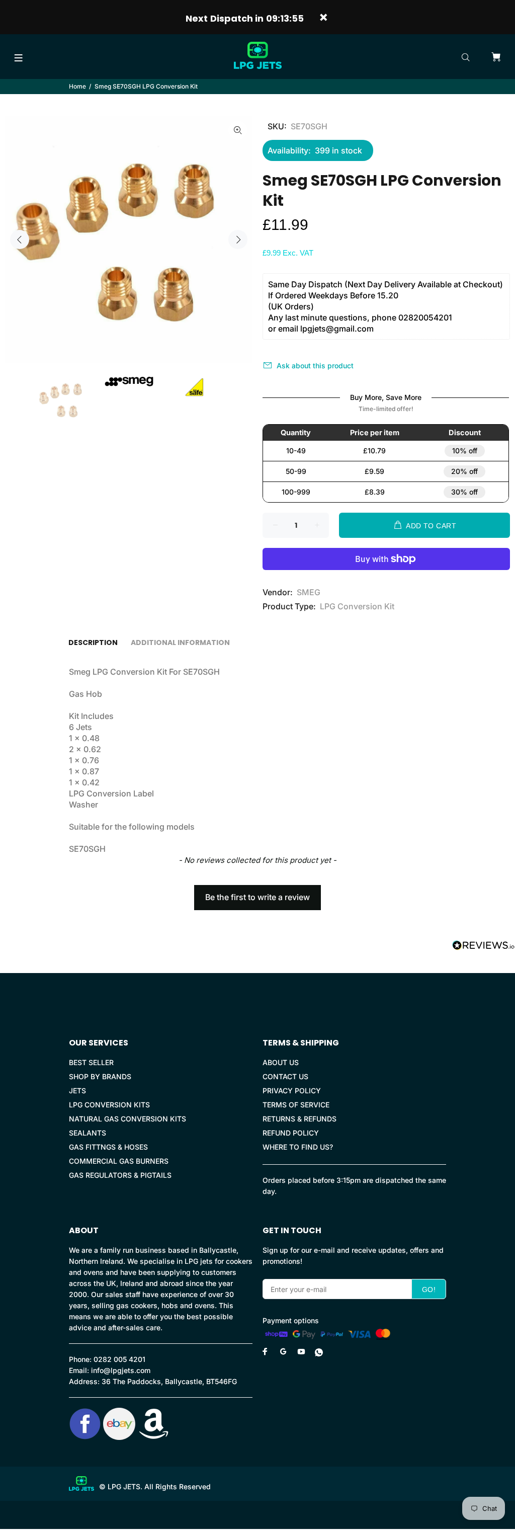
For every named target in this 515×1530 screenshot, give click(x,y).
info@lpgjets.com (120, 1370)
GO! (429, 1289)
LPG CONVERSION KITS (109, 1104)
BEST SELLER (91, 1062)
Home (77, 86)
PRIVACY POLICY (292, 1090)
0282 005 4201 (119, 1359)
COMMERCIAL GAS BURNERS (118, 1161)
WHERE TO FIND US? (298, 1147)
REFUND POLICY (291, 1133)
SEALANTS (87, 1133)
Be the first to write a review (257, 897)
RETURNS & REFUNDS (299, 1118)
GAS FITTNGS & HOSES (108, 1147)
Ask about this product (315, 365)
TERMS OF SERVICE (296, 1104)
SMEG (308, 592)
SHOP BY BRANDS (100, 1076)
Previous (19, 239)
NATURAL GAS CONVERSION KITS (127, 1118)
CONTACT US (285, 1076)
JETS (77, 1090)
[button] (257, 892)
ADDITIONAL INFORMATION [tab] (180, 642)
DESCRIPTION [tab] (93, 642)
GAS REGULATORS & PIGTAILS (120, 1175)
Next (237, 239)
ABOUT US (281, 1062)
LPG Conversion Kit (357, 606)
